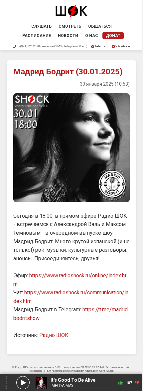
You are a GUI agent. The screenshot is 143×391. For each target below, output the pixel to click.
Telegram (101, 46)
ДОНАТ (113, 35)
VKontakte (122, 46)
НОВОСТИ (68, 35)
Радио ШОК (54, 335)
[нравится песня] (120, 383)
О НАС (91, 35)
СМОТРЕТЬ (70, 26)
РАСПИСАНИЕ (36, 35)
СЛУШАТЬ (41, 26)
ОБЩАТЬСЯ (100, 26)
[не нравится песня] (137, 383)
